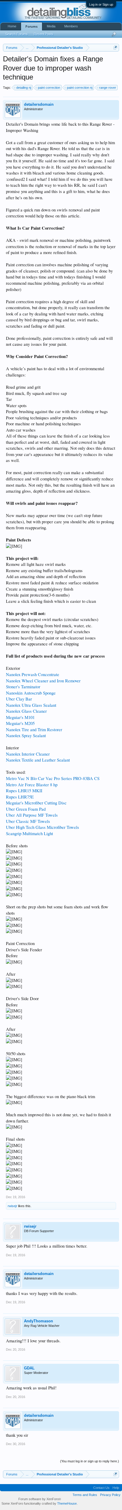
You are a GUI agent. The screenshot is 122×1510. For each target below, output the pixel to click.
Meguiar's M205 (20, 723)
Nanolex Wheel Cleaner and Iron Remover (43, 681)
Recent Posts (43, 34)
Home (12, 26)
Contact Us (101, 1487)
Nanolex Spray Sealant (26, 735)
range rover (107, 87)
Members (71, 26)
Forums (31, 26)
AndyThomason (38, 1321)
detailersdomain (39, 104)
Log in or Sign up (101, 4)
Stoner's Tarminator (23, 686)
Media (51, 26)
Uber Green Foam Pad (26, 809)
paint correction (49, 87)
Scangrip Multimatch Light (29, 833)
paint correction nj (79, 87)
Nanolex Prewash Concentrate (32, 674)
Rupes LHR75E (20, 797)
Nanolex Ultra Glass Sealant (31, 705)
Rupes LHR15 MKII (24, 790)
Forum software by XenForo (39, 1499)
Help (116, 1487)
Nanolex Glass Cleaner (26, 711)
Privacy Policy (110, 1495)
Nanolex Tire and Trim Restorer (34, 729)
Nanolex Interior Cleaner (28, 754)
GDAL (29, 1368)
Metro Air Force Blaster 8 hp (31, 784)
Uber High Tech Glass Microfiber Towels (42, 827)
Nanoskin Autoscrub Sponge (31, 693)
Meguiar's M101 (20, 717)
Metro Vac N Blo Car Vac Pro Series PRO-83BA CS (52, 778)
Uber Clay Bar (19, 699)
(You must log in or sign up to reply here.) (89, 1461)
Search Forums (16, 34)
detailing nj (23, 87)
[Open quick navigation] (115, 47)
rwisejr (12, 1206)
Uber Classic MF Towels (28, 821)
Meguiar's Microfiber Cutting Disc (36, 803)
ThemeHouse (67, 1503)
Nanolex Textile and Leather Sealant (38, 760)
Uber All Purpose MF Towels (32, 815)
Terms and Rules (85, 1495)
